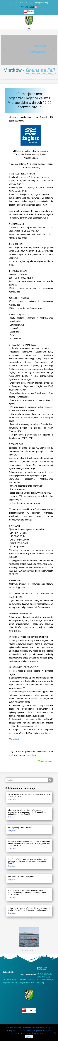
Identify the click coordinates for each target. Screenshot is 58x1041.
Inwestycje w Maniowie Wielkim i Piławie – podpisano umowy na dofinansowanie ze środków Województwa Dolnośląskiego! (29, 843)
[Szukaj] (50, 780)
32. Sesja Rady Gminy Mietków (20, 828)
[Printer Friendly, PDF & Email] (44, 761)
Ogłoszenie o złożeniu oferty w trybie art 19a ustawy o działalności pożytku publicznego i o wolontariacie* (29, 909)
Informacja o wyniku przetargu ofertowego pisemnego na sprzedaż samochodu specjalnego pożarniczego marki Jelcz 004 (27, 812)
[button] (29, 29)
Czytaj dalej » (12, 799)
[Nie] (54, 1032)
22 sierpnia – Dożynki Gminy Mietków (22, 877)
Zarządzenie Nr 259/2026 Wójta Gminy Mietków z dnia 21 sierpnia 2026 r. (29, 795)
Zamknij (29, 1037)
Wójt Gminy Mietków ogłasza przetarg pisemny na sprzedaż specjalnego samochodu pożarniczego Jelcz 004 (27, 861)
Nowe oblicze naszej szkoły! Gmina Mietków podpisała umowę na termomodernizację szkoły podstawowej (27, 892)
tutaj (17, 739)
